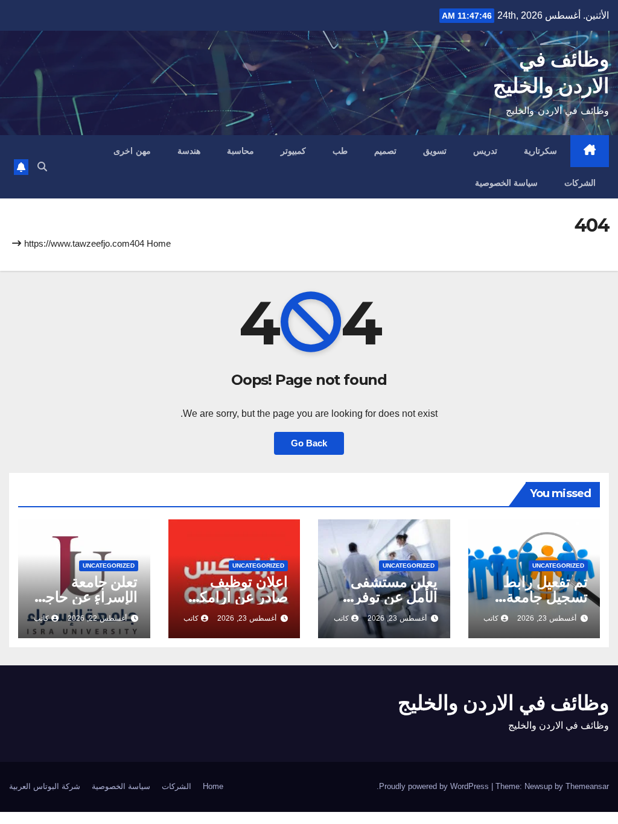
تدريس (485, 150)
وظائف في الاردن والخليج (503, 702)
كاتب (491, 618)
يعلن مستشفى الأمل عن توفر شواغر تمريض (394, 597)
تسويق (435, 150)
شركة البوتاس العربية (44, 786)
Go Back (309, 443)
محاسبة (240, 150)
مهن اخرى (132, 150)
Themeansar (587, 786)
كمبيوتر (293, 150)
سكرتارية (540, 150)
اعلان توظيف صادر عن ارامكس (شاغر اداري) (234, 597)
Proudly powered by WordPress (435, 786)
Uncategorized (558, 565)
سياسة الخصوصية (506, 182)
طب (340, 150)
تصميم (385, 150)
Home (159, 243)
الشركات (580, 182)
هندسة (188, 150)
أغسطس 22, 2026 (97, 618)
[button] (42, 167)
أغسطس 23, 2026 (546, 618)
